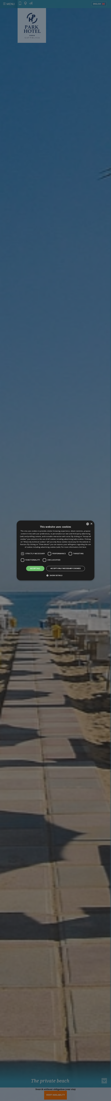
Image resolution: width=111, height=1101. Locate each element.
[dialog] (55, 550)
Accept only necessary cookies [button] (65, 568)
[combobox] (87, 524)
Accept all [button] (35, 568)
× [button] (91, 524)
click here (82, 547)
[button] (55, 575)
